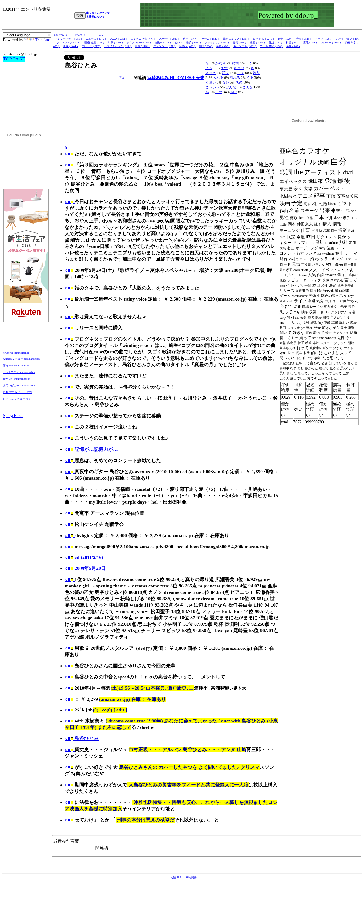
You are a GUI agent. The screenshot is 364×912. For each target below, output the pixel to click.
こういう (212, 87)
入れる (218, 78)
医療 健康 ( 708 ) (94, 42)
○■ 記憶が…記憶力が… (91, 449)
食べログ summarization (16, 378)
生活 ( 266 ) (293, 46)
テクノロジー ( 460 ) (139, 42)
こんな (247, 87)
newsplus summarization (16, 352)
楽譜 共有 (176, 877)
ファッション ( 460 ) (217, 42)
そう (208, 68)
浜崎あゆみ (158, 77)
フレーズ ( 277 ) (91, 46)
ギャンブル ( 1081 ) (245, 46)
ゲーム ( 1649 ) (210, 38)
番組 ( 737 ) (276, 42)
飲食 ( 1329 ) (285, 38)
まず (224, 68)
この (218, 92)
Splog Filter (13, 415)
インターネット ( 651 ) (68, 38)
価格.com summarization (16, 365)
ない (225, 82)
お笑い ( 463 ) (187, 46)
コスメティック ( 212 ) (118, 46)
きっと (210, 73)
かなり (220, 63)
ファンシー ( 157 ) (164, 46)
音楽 (121, 77)
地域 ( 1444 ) (70, 46)
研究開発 (191, 877)
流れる (235, 78)
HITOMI (178, 77)
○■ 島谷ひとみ (82, 738)
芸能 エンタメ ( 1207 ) (236, 38)
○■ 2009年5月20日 (85, 568)
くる (249, 78)
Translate (42, 40)
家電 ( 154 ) (310, 42)
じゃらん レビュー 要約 (17, 398)
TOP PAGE (14, 59)
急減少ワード (83, 35)
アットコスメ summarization (19, 372)
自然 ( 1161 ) (142, 46)
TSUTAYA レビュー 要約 (17, 392)
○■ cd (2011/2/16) (84, 557)
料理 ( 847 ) (293, 42)
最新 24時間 (60, 35)
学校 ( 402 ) (223, 46)
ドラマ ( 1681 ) (324, 38)
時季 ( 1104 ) (115, 42)
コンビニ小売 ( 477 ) (143, 38)
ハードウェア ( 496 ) (348, 38)
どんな (231, 87)
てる (240, 73)
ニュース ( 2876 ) (96, 38)
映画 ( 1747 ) (190, 38)
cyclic (101, 35)
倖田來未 (195, 77)
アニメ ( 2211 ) (119, 38)
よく (248, 63)
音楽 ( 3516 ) (304, 38)
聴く (225, 73)
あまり (239, 68)
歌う (256, 73)
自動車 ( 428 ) (163, 42)
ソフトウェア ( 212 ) (68, 42)
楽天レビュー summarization (19, 385)
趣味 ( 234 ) (206, 46)
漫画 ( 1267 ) (257, 42)
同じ (233, 92)
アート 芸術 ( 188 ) (271, 46)
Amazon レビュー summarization (21, 358)
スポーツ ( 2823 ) (169, 38)
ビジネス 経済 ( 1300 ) (188, 42)
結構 (235, 63)
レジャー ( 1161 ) (331, 42)
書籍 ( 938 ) (240, 42)
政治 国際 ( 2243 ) (263, 38)
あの (239, 82)
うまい (210, 82)
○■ (68, 153)
